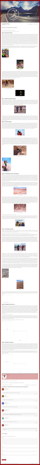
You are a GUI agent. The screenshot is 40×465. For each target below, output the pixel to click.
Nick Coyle (8, 374)
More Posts (8, 376)
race (11, 380)
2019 (4, 380)
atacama (7, 380)
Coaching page (32, 463)
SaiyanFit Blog (5, 24)
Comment (3, 437)
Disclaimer (37, 463)
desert (9, 380)
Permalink (7, 389)
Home (30, 463)
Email (2, 450)
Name (2, 446)
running (16, 380)
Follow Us (35, 463)
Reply (36, 415)
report (13, 380)
